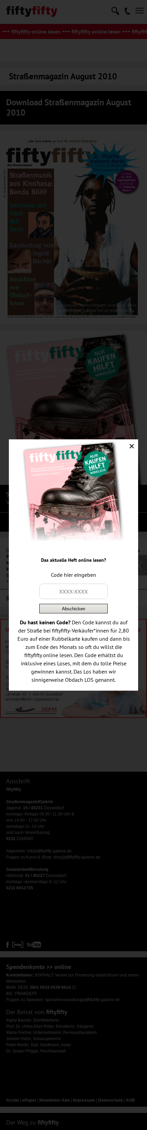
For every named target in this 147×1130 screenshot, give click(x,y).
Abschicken (73, 608)
